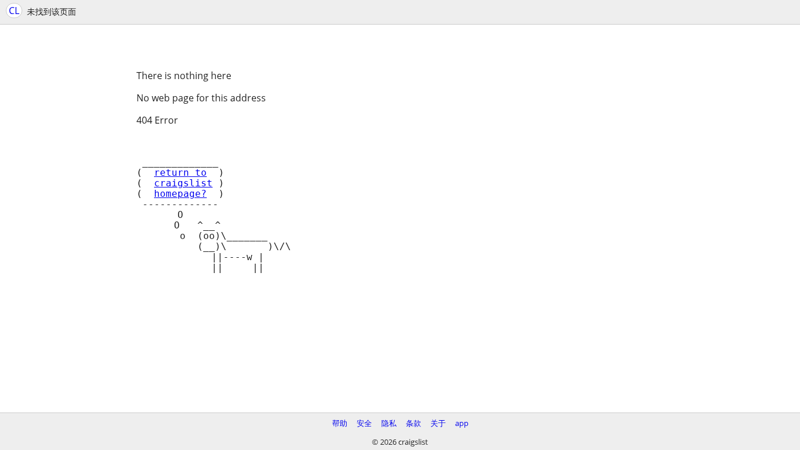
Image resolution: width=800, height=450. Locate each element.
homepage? (180, 194)
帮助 (339, 423)
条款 (413, 423)
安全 (364, 423)
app (462, 423)
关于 (438, 423)
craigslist (183, 183)
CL (14, 10)
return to (180, 173)
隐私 (388, 423)
